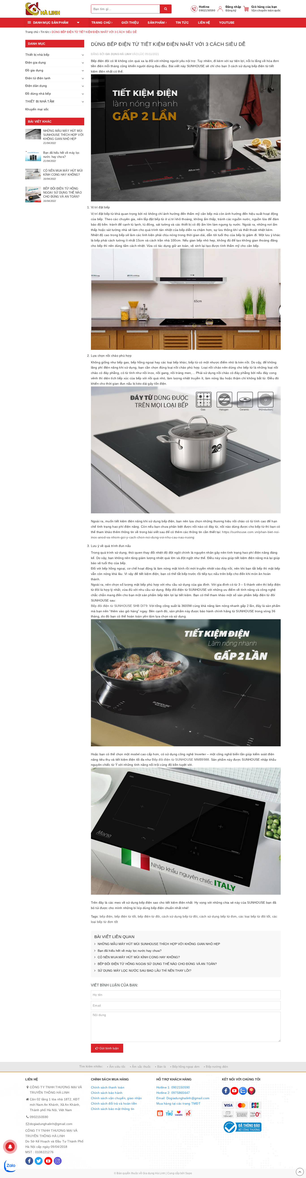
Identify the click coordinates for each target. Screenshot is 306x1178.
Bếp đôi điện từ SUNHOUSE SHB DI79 (119, 606)
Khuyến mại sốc (37, 109)
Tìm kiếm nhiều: (91, 1066)
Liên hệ (204, 22)
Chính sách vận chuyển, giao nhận (116, 1098)
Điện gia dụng (35, 62)
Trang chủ (101, 22)
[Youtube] (48, 1161)
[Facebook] (29, 1161)
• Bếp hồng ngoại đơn (185, 1066)
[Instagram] (58, 1161)
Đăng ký (231, 10)
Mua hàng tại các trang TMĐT (178, 1103)
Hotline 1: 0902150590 (173, 1087)
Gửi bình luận (109, 1048)
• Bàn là (160, 1066)
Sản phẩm (156, 22)
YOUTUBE (227, 22)
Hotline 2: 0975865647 (173, 1093)
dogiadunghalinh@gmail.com (51, 1124)
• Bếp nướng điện (216, 1066)
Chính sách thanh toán (107, 1087)
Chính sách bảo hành (107, 1093)
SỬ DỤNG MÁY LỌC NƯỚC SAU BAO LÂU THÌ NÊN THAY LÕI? (145, 970)
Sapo (188, 1173)
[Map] (251, 1091)
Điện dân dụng (36, 85)
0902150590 (39, 1117)
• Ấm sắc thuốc (140, 1066)
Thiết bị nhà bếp (37, 54)
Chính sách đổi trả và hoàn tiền (114, 1103)
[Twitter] (39, 1161)
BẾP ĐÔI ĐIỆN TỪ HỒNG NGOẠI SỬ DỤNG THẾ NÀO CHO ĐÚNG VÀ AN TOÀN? (157, 964)
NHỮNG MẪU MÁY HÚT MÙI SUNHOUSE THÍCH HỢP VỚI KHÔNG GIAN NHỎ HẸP (159, 944)
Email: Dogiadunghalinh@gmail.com (182, 1098)
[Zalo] (243, 1091)
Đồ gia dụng (34, 70)
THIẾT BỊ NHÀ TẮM (39, 101)
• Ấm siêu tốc (116, 1066)
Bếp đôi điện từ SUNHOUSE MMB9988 (180, 759)
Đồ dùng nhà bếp (38, 93)
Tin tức (182, 22)
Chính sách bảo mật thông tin (112, 1109)
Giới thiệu (130, 22)
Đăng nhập (233, 7)
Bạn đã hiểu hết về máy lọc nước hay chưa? (130, 950)
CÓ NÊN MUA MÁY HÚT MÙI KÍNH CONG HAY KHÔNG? (139, 957)
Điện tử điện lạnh (37, 78)
